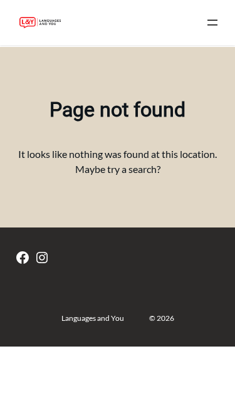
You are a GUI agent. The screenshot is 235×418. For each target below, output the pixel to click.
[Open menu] (212, 22)
